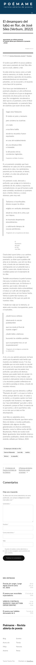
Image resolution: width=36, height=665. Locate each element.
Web (4, 541)
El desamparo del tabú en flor (12, 448)
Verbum (6, 456)
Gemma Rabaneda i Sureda (17, 56)
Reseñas (29, 56)
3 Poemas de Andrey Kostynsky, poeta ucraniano (25, 470)
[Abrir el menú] (32, 13)
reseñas (27, 452)
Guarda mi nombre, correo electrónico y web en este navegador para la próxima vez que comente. (17, 551)
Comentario (7, 503)
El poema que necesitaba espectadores (12, 594)
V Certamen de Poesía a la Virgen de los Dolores (9, 470)
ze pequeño (14, 456)
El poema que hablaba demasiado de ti (11, 612)
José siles (20, 452)
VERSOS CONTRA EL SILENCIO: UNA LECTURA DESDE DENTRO (13, 603)
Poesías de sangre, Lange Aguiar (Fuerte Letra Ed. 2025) (12, 586)
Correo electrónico (9, 532)
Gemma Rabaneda (9, 452)
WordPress (30, 661)
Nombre (6, 524)
